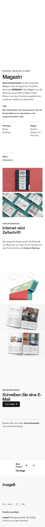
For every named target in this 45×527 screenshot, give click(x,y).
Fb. (3, 504)
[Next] (33, 465)
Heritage (20, 470)
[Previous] (26, 465)
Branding (6, 71)
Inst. (10, 504)
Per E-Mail (10, 404)
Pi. (17, 504)
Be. (23, 504)
